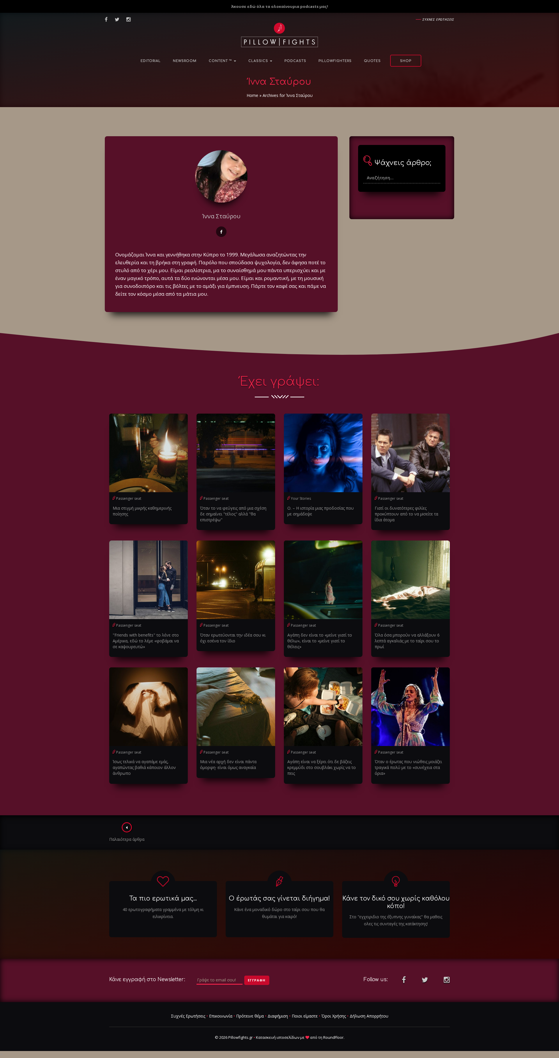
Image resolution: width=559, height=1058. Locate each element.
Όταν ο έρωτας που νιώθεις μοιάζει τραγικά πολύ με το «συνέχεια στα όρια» (408, 767)
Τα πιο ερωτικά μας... (163, 898)
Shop (405, 61)
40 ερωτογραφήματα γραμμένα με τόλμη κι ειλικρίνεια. (163, 913)
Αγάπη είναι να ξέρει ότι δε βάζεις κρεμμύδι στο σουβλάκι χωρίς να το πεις (321, 767)
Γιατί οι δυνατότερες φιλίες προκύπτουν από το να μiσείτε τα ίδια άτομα (406, 513)
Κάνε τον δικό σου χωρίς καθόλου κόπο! (396, 902)
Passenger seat (128, 498)
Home (252, 95)
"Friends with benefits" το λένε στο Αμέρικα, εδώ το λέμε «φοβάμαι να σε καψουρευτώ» (146, 640)
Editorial (151, 61)
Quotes (372, 61)
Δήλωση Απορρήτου (369, 1016)
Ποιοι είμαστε (305, 1016)
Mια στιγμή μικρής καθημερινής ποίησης (142, 511)
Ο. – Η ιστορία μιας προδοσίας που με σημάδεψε (320, 511)
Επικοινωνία (220, 1016)
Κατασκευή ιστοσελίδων (277, 1037)
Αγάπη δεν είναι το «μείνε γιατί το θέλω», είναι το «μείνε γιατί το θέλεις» (319, 640)
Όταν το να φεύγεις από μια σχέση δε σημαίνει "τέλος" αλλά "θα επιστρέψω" (233, 513)
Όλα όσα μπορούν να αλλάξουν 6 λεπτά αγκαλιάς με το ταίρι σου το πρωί (407, 640)
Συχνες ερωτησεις (438, 19)
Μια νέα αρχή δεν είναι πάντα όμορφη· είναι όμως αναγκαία (228, 764)
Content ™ (221, 61)
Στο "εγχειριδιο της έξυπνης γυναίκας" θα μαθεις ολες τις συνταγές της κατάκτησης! (395, 920)
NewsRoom (185, 61)
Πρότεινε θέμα (250, 1016)
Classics (258, 61)
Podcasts (295, 61)
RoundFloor (333, 1037)
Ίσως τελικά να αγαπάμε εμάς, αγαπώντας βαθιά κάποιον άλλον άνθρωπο (144, 767)
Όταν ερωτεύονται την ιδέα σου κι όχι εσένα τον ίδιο (233, 638)
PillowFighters (335, 61)
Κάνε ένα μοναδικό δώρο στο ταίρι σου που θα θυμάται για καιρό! (279, 913)
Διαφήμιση (278, 1016)
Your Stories (301, 498)
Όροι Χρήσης (333, 1016)
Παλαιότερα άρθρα (126, 839)
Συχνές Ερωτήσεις (188, 1016)
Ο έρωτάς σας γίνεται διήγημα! (279, 898)
